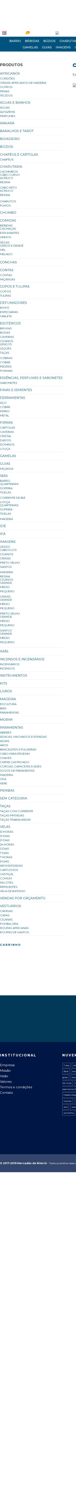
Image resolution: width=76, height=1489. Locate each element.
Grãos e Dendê (11, 245)
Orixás (5, 558)
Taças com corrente (16, 811)
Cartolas (7, 427)
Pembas (7, 790)
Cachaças (8, 228)
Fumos (5, 205)
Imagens (63, 47)
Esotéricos (10, 323)
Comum (6, 878)
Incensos (7, 668)
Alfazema (7, 111)
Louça (5, 448)
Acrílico (6, 178)
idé (3, 526)
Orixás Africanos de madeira (23, 82)
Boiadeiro (10, 139)
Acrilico (6, 190)
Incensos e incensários (22, 659)
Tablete (6, 316)
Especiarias (9, 312)
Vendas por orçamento (22, 898)
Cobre (5, 362)
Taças (4, 352)
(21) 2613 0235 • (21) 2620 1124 (20, 3)
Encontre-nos (54, 32)
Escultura (8, 704)
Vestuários (10, 906)
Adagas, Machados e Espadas (23, 736)
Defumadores (13, 303)
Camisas (6, 911)
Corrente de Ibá (12, 497)
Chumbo (8, 213)
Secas (5, 242)
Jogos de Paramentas (17, 770)
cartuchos (9, 870)
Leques (5, 348)
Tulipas (5, 295)
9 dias (4, 861)
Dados (5, 440)
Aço (3, 402)
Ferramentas (12, 398)
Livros (6, 691)
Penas (5, 91)
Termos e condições (16, 1087)
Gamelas (30, 47)
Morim (6, 720)
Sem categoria (13, 798)
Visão (4, 1076)
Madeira (6, 519)
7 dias (4, 853)
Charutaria (11, 167)
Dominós (7, 444)
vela (66, 1107)
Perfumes (7, 116)
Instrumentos (13, 675)
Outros (6, 87)
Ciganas (6, 919)
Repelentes (9, 886)
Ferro (5, 411)
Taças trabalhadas (15, 819)
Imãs (4, 651)
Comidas (8, 220)
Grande (6, 582)
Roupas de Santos (14, 932)
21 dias (5, 840)
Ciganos (6, 341)
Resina (5, 182)
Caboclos (8, 550)
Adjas (4, 741)
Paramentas (9, 712)
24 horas (7, 844)
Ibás (4, 476)
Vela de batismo (12, 891)
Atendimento (32, 32)
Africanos (10, 73)
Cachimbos (9, 171)
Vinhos (5, 237)
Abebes (5, 732)
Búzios (49, 41)
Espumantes (9, 233)
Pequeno (7, 591)
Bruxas (6, 328)
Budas (5, 332)
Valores (6, 1082)
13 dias (5, 836)
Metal (4, 415)
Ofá (3, 779)
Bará (66, 1071)
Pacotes (6, 882)
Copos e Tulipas (15, 286)
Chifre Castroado (14, 762)
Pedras (6, 366)
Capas (5, 915)
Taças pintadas (12, 815)
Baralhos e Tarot (17, 131)
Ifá (2, 534)
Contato (6, 1093)
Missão (5, 1071)
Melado (6, 254)
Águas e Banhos (15, 103)
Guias (47, 47)
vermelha (69, 1113)
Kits (3, 683)
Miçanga (6, 468)
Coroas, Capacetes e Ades (20, 766)
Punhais (6, 370)
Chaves (6, 758)
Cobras (6, 358)
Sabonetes (8, 382)
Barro (15, 41)
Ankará (7, 123)
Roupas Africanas (14, 928)
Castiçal (7, 874)
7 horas (6, 857)
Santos (6, 567)
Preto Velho (10, 562)
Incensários (9, 664)
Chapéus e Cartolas (19, 154)
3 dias (4, 848)
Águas (5, 107)
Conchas (8, 262)
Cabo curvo (10, 174)
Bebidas (32, 41)
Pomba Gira (9, 923)
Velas (5, 827)
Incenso (68, 1101)
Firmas (6, 422)
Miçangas (7, 279)
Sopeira (6, 488)
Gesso (5, 546)
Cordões (7, 78)
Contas (7, 270)
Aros (4, 745)
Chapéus (7, 159)
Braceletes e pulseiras (18, 749)
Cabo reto (8, 187)
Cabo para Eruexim (15, 753)
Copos (5, 291)
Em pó (4, 307)
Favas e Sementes (16, 390)
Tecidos (6, 95)
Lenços (6, 344)
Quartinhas (9, 484)
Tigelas (5, 492)
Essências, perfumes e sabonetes (31, 378)
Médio (5, 587)
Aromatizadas (11, 865)
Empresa (12, 32)
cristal (5, 436)
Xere (3, 783)
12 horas (6, 831)
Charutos (8, 201)
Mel (3, 249)
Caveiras (7, 336)
